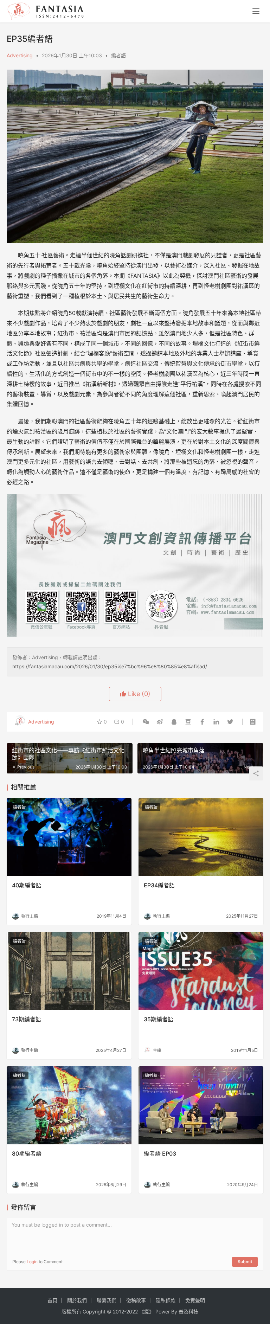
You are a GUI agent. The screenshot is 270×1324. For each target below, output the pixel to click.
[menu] (256, 11)
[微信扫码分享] (146, 721)
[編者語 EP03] (201, 1105)
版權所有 (71, 1312)
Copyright (94, 1312)
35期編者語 (158, 1019)
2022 (132, 1312)
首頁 (52, 1300)
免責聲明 (195, 1300)
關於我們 (77, 1300)
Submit (245, 1261)
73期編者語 (26, 1019)
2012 (118, 1312)
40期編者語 (26, 885)
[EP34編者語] (201, 837)
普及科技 (188, 1312)
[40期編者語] (69, 837)
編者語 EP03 (160, 1153)
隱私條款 (165, 1300)
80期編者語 (26, 1153)
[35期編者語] (201, 971)
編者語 (118, 55)
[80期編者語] (69, 1105)
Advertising (20, 55)
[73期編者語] (69, 971)
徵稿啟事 (136, 1300)
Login (32, 1261)
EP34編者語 (159, 885)
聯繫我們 (106, 1300)
